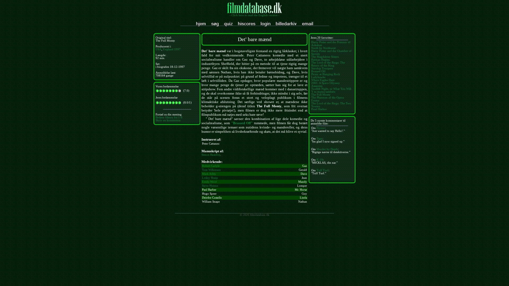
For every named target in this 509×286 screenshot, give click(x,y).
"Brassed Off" (242, 123)
